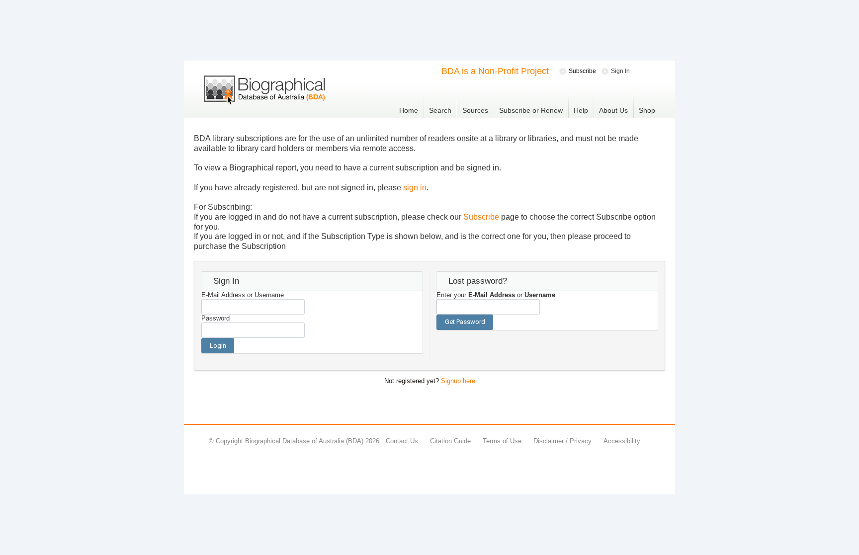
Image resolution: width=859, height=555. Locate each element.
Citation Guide (450, 441)
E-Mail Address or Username (242, 295)
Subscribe (481, 217)
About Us (613, 110)
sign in (415, 187)
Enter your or (495, 295)
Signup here (458, 381)
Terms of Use (502, 441)
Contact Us (402, 441)
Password (215, 318)
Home (408, 110)
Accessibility (621, 441)
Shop (647, 110)
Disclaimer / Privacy (562, 441)
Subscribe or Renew (531, 110)
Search (440, 110)
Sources (475, 110)
